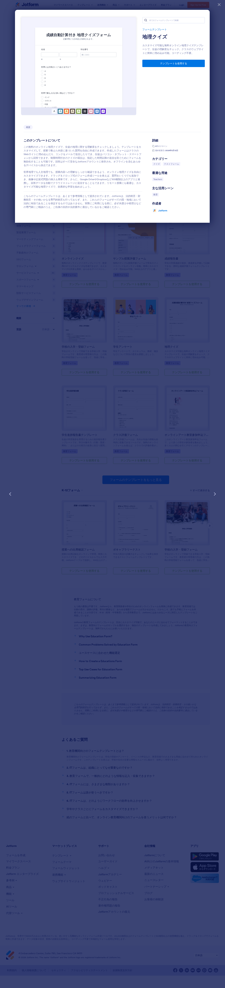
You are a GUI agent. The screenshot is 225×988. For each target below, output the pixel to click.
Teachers (158, 179)
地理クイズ (154, 37)
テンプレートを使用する (173, 63)
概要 (28, 127)
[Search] (145, 20)
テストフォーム (172, 163)
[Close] (219, 4)
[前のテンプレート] (10, 494)
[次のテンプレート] (215, 494)
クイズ (157, 163)
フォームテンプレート (154, 29)
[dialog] (112, 494)
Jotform (162, 210)
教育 (156, 194)
